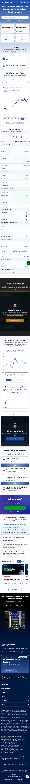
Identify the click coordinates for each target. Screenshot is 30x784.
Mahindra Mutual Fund (6, 739)
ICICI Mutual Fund (16, 736)
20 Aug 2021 (8, 122)
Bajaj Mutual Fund (5, 737)
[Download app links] (9, 605)
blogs (19, 561)
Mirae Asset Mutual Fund (7, 740)
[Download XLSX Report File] (20, 137)
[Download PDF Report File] (16, 137)
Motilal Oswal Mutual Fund (19, 739)
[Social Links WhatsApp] (22, 652)
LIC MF (3, 745)
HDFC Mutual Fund (18, 740)
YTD (12, 118)
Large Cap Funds (12, 756)
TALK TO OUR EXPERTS (15, 508)
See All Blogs (14, 589)
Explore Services (9, 670)
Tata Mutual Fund (19, 749)
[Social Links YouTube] (14, 652)
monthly (9, 380)
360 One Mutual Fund (16, 737)
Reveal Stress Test (15, 320)
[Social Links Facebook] (3, 652)
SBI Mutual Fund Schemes (17, 751)
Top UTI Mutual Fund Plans (7, 749)
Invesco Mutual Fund (20, 743)
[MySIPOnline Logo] (6, 2)
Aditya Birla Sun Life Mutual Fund (9, 742)
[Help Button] (27, 777)
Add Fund (7, 39)
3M (5, 118)
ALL (26, 118)
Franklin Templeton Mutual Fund (8, 748)
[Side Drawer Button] (27, 2)
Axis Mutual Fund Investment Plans (9, 746)
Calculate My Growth (15, 438)
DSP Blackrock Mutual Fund (12, 745)
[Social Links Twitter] (10, 652)
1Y (15, 118)
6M (8, 118)
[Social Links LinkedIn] (6, 652)
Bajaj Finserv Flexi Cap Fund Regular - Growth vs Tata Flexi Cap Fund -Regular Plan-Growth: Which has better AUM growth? (14, 539)
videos (24, 561)
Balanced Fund (11, 758)
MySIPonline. (14, 764)
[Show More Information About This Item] (11, 144)
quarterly (15, 380)
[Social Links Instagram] (18, 652)
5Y (22, 118)
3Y (19, 118)
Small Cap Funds (20, 758)
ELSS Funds (20, 756)
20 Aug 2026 (19, 122)
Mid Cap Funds (4, 759)
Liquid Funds (4, 758)
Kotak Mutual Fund (5, 751)
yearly (21, 380)
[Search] (21, 2)
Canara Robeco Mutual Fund (8, 743)
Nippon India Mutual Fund (7, 752)
